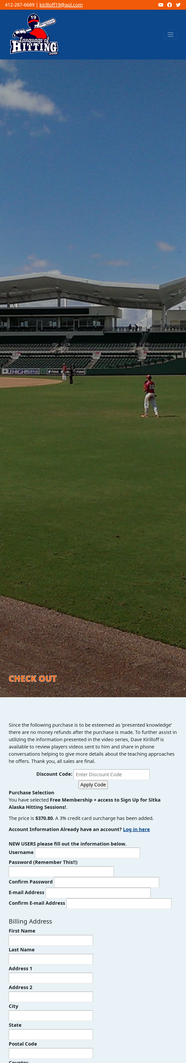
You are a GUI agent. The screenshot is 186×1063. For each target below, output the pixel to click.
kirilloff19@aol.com (61, 4)
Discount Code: (55, 774)
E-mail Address (26, 892)
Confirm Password (31, 881)
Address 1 (20, 968)
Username (21, 852)
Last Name (22, 949)
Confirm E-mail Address (37, 903)
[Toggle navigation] (170, 34)
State (15, 1025)
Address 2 (20, 987)
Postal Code (23, 1044)
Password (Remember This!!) (43, 862)
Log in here (136, 829)
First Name (22, 930)
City (13, 1006)
